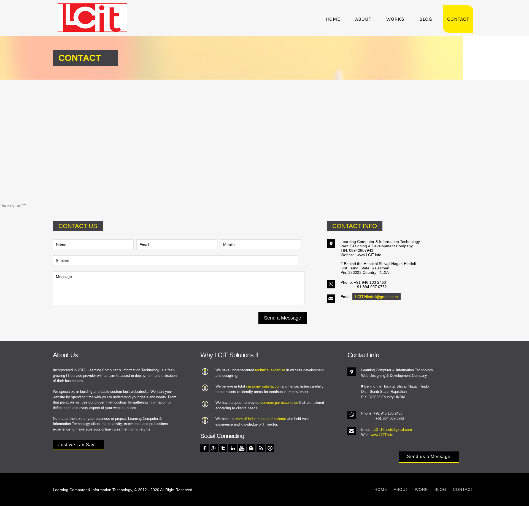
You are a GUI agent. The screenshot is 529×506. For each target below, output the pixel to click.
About (363, 19)
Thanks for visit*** (13, 205)
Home (333, 19)
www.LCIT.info (382, 435)
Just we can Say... (78, 444)
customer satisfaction (263, 386)
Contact (458, 19)
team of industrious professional (260, 419)
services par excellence (279, 403)
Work (421, 489)
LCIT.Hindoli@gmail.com (376, 296)
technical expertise (270, 370)
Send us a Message (428, 456)
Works (395, 19)
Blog (425, 19)
